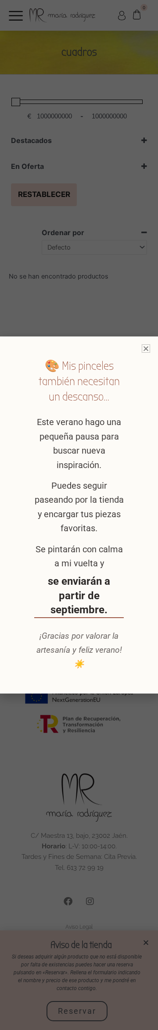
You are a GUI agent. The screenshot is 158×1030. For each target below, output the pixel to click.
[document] (79, 515)
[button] (146, 348)
